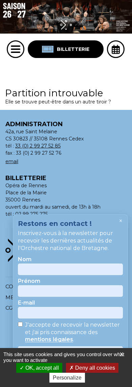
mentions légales (49, 339)
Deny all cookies (94, 368)
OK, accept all (41, 368)
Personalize (67, 378)
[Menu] (15, 49)
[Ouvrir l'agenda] (116, 49)
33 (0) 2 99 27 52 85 (38, 146)
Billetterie (73, 49)
